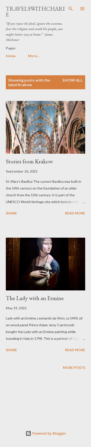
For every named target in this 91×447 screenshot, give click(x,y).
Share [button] (11, 213)
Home (11, 56)
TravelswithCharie (35, 11)
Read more (75, 213)
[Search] (71, 9)
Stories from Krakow (29, 161)
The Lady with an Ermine (35, 298)
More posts (74, 367)
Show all (72, 80)
